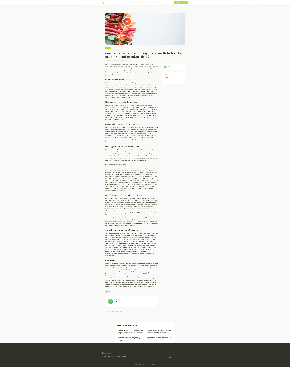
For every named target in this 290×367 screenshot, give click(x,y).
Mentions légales (172, 355)
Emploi (144, 2)
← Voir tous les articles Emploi (113, 311)
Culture (129, 2)
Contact (170, 357)
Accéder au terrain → (180, 2)
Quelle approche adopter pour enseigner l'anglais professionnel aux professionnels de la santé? (130, 338)
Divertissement (137, 2)
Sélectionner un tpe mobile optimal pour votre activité (159, 337)
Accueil (120, 2)
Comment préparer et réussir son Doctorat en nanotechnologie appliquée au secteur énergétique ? (159, 332)
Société (159, 2)
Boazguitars (106, 353)
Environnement (151, 2)
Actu (124, 2)
